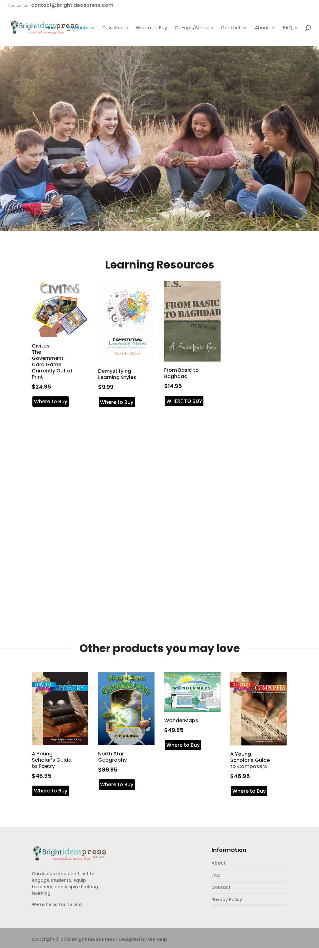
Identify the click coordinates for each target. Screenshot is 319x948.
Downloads (115, 28)
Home (53, 28)
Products (78, 28)
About (262, 28)
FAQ (287, 28)
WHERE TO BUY (184, 401)
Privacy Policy (227, 899)
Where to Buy (151, 28)
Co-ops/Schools (194, 28)
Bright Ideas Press (93, 939)
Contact (231, 28)
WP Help (157, 939)
